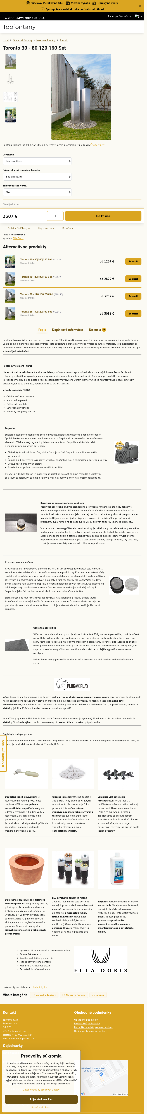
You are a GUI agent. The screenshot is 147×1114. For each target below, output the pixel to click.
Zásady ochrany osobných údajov (41, 1089)
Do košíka (103, 216)
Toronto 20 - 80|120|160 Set (36, 276)
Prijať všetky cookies (41, 1099)
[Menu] (140, 26)
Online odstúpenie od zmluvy (90, 1031)
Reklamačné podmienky (87, 1023)
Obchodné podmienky (86, 1019)
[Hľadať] (122, 26)
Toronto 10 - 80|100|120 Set (36, 259)
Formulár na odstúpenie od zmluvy (93, 1027)
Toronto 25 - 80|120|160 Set (36, 311)
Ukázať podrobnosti (41, 1107)
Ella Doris (18, 238)
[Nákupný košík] (131, 26)
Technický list (40, 987)
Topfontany (19, 27)
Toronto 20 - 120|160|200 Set (36, 294)
